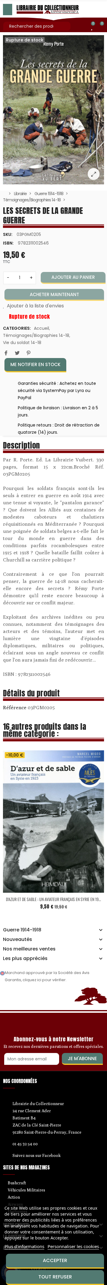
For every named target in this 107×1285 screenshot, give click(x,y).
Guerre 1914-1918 (22, 930)
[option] (53, 109)
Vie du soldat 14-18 (22, 343)
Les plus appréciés (25, 958)
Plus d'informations (24, 1246)
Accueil (41, 328)
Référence (14, 707)
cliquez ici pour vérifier (44, 979)
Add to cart (49, 896)
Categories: (17, 328)
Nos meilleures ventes (29, 949)
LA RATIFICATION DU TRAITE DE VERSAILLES (61, 906)
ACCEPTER (55, 1260)
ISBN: (8, 243)
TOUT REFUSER (55, 1276)
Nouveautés (17, 939)
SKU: (7, 234)
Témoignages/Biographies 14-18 (36, 335)
